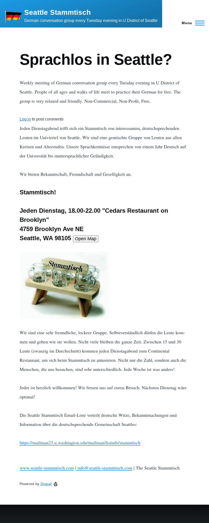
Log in (25, 119)
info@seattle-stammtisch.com (104, 468)
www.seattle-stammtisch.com (47, 468)
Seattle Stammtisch (57, 12)
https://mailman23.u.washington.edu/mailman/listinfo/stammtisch (80, 442)
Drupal (46, 484)
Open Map (85, 238)
